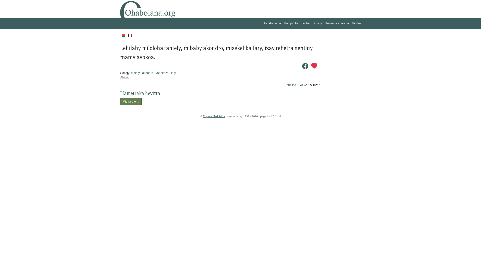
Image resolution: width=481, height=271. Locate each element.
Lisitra (306, 23)
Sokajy (317, 23)
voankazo (162, 73)
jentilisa (291, 85)
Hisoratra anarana (337, 23)
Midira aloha (131, 101)
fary (173, 73)
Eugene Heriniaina (214, 116)
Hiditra (356, 23)
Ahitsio (124, 77)
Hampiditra (291, 23)
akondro (147, 73)
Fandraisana (272, 23)
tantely (135, 73)
